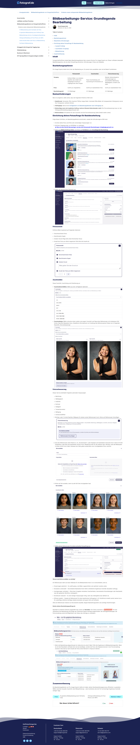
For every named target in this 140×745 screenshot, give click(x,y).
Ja (104, 703)
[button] (84, 3)
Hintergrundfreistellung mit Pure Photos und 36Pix (31, 37)
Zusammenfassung (59, 54)
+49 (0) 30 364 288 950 (60, 731)
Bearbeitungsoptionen (60, 38)
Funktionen (26, 730)
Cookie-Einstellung (28, 735)
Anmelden (119, 3)
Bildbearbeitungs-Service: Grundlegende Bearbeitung (32, 35)
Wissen (25, 728)
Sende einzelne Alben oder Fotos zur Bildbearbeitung (32, 40)
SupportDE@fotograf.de (60, 732)
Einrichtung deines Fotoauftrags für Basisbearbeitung (68, 43)
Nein (111, 703)
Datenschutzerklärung (29, 733)
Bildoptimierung (59, 51)
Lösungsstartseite (24, 12)
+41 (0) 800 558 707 (103, 731)
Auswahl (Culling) (60, 46)
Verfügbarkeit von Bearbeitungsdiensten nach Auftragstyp (85, 105)
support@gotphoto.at (82, 732)
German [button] (89, 3)
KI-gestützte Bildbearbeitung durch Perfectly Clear (31, 32)
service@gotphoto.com (104, 732)
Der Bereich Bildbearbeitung (26, 43)
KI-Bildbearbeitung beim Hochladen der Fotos (30, 29)
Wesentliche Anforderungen (61, 40)
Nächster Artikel (115, 696)
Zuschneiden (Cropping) (62, 48)
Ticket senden (99, 3)
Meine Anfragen (109, 3)
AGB (24, 737)
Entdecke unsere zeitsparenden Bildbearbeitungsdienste (76, 12)
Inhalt (55, 35)
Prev (56, 696)
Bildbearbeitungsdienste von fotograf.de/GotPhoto (45, 12)
